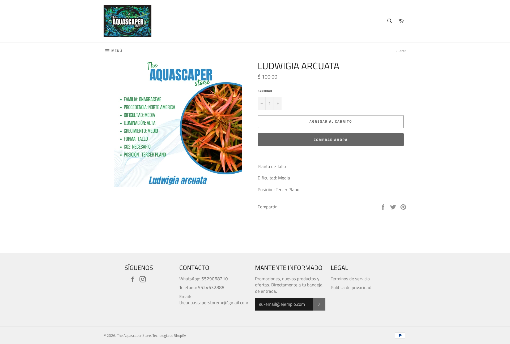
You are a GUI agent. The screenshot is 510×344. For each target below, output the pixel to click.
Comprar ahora (330, 139)
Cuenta (401, 50)
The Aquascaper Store (134, 335)
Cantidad (265, 91)
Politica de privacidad (351, 287)
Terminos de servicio (350, 278)
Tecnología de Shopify (169, 335)
